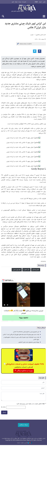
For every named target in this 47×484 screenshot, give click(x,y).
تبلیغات (16, 2)
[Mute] (7, 305)
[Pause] (4, 305)
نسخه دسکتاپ (23, 425)
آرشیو (13, 2)
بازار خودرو (26, 269)
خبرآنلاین (23, 8)
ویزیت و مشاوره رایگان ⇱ (24, 370)
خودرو (32, 35)
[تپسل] (3, 280)
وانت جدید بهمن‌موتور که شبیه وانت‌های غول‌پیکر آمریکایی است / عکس (21, 335)
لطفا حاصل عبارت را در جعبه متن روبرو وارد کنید (31, 404)
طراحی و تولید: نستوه (22, 443)
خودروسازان (35, 269)
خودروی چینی (17, 269)
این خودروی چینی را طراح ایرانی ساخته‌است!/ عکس (26, 332)
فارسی (44, 2)
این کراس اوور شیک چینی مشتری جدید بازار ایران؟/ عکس (25, 25)
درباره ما (19, 2)
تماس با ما (24, 2)
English (36, 2)
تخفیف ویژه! (23, 317)
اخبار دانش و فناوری (41, 35)
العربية (40, 2)
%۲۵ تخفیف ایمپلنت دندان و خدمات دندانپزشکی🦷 (23, 364)
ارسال (4, 412)
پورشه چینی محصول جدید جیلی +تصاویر (28, 342)
